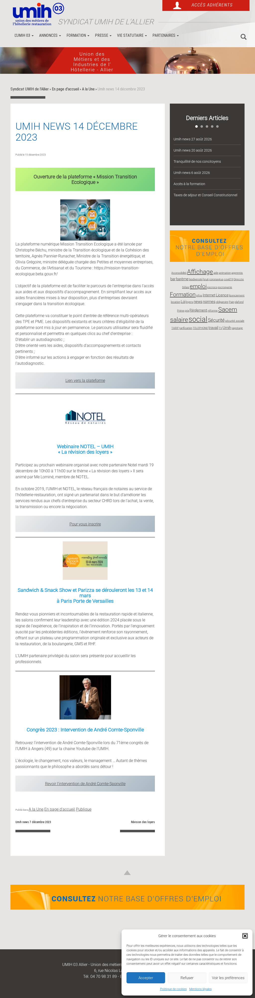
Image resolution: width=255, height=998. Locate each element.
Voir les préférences (228, 978)
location (175, 302)
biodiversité (196, 279)
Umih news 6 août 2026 (192, 173)
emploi (198, 286)
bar (173, 279)
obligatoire (222, 302)
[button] (245, 935)
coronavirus (216, 279)
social (198, 319)
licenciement (237, 295)
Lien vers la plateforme (85, 380)
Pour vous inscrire (85, 524)
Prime (180, 310)
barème (182, 279)
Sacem (227, 309)
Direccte (239, 279)
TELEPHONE (200, 328)
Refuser (187, 978)
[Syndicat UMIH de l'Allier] (36, 14)
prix (187, 310)
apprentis (237, 273)
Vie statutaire (130, 35)
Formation (76, 35)
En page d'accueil (59, 809)
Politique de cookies (173, 989)
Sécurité (216, 320)
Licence (222, 295)
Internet (209, 295)
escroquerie (225, 287)
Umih (227, 327)
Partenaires (164, 35)
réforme (213, 310)
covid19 (228, 279)
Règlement (198, 310)
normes (209, 301)
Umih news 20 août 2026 (193, 150)
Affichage (200, 271)
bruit (206, 279)
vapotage (237, 328)
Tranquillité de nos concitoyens (197, 161)
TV (220, 328)
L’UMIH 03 (22, 35)
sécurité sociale (234, 320)
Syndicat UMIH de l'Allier (106, 21)
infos (199, 295)
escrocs (212, 287)
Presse (102, 35)
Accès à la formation (189, 184)
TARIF (175, 328)
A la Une (36, 809)
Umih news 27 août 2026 (193, 139)
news (198, 301)
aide (215, 273)
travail (213, 327)
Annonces (49, 35)
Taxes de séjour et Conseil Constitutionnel (205, 195)
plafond (239, 302)
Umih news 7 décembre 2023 (33, 822)
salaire (179, 319)
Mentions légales (200, 989)
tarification (185, 328)
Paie (231, 302)
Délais (185, 287)
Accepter (145, 978)
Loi (183, 301)
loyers (189, 302)
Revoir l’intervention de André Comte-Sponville (85, 783)
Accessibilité (179, 273)
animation (225, 273)
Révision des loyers (143, 822)
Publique (83, 809)
